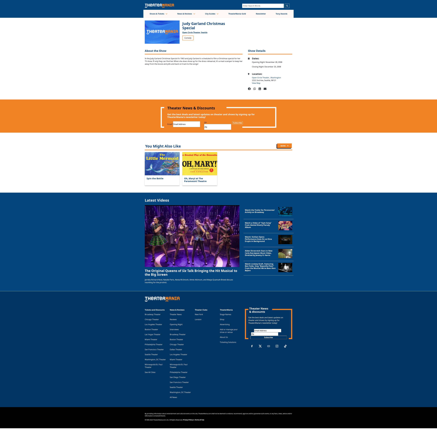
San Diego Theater (178, 377)
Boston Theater (151, 329)
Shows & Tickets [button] (157, 14)
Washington (276, 77)
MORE (283, 146)
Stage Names (225, 314)
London (198, 319)
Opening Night (176, 324)
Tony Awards (281, 14)
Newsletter (261, 14)
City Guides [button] (210, 14)
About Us (224, 337)
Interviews (174, 329)
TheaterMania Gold (237, 14)
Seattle (204, 32)
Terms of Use (199, 420)
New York (199, 314)
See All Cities (150, 372)
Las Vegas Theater (152, 334)
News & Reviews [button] (184, 14)
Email (170, 124)
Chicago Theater (152, 319)
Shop (222, 319)
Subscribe (237, 123)
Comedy (187, 38)
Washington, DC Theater (155, 359)
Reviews (173, 319)
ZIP (205, 122)
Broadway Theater (153, 314)
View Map (256, 83)
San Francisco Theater (154, 349)
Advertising (225, 324)
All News (173, 397)
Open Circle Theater (261, 77)
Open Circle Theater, (191, 32)
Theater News (176, 314)
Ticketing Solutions (228, 342)
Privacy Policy (188, 420)
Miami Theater (151, 339)
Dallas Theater (176, 349)
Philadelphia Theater (154, 344)
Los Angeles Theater (153, 324)
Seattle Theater (151, 354)
